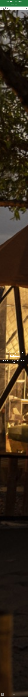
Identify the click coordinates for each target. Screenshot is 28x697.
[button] (1, 8)
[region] (14, 3)
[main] (14, 350)
